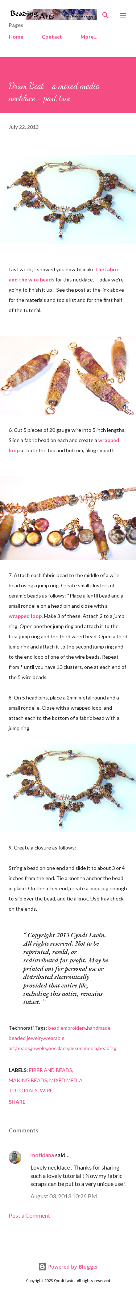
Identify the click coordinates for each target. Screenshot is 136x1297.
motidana (42, 1154)
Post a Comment (29, 1215)
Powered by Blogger (72, 1266)
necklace (58, 1048)
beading (107, 1048)
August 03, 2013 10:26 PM (63, 1195)
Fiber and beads (50, 1070)
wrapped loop (25, 616)
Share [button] (17, 1102)
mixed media (83, 1048)
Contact (52, 36)
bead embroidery (67, 1028)
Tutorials (23, 1090)
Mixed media (66, 1080)
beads (23, 1048)
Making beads (28, 1080)
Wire (46, 1090)
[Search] (105, 13)
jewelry (39, 1048)
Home (16, 36)
